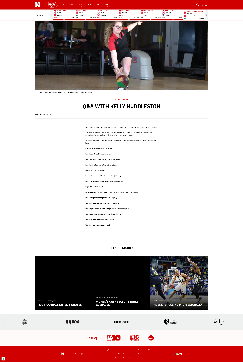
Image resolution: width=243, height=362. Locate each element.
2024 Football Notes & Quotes (60, 305)
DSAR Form (151, 350)
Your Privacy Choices (121, 354)
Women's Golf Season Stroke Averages (117, 303)
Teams (63, 5)
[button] (51, 15)
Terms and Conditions (138, 350)
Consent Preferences (121, 350)
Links (64, 19)
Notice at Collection (137, 354)
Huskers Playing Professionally (178, 305)
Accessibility (139, 358)
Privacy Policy (108, 350)
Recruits (72, 5)
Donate (81, 5)
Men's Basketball (159, 301)
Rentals (107, 5)
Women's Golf (100, 298)
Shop (89, 5)
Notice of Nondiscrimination (123, 358)
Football (41, 301)
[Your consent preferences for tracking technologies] (3, 358)
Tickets (98, 5)
